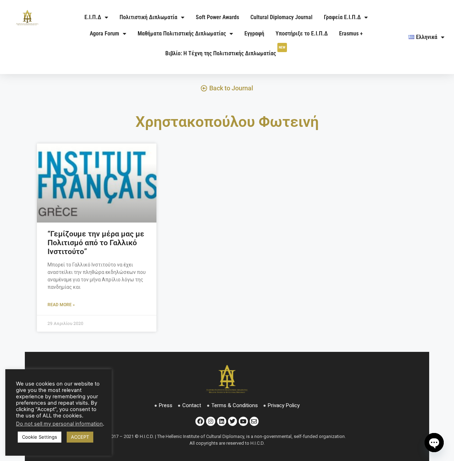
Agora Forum (104, 33)
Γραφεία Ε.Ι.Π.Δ (342, 17)
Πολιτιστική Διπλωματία (148, 17)
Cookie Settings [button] (39, 437)
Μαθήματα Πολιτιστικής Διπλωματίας (182, 33)
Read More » (61, 304)
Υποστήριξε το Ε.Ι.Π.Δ (302, 33)
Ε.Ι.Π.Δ (92, 17)
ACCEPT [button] (80, 437)
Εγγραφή (254, 33)
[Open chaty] (434, 442)
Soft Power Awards (217, 17)
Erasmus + (351, 33)
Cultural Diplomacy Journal (281, 17)
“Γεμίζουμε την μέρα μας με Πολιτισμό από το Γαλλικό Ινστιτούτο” (96, 243)
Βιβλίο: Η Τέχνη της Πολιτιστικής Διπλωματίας (225, 51)
